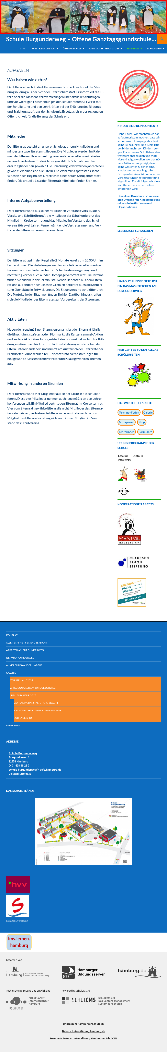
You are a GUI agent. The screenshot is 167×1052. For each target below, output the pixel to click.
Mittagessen (126, 422)
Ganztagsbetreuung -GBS (104, 48)
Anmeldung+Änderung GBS (24, 665)
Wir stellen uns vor (43, 48)
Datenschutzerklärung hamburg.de (83, 1031)
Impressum (13, 725)
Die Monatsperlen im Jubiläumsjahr (37, 710)
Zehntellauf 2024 (21, 680)
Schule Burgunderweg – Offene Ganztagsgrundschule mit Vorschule (81, 38)
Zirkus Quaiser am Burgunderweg (33, 687)
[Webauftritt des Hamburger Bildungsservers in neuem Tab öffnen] (83, 972)
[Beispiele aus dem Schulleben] (139, 252)
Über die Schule (72, 48)
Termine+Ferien (129, 412)
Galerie (148, 412)
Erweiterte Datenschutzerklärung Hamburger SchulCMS (84, 1038)
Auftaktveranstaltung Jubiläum (36, 702)
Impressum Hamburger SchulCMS (83, 1024)
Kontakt (12, 635)
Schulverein (154, 48)
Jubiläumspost (24, 717)
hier (93, 180)
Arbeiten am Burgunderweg (25, 650)
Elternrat (133, 48)
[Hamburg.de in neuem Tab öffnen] (139, 972)
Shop (141, 422)
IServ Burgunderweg (20, 657)
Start (23, 48)
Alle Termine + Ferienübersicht (26, 642)
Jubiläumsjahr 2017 (23, 695)
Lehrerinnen (126, 431)
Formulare (145, 431)
